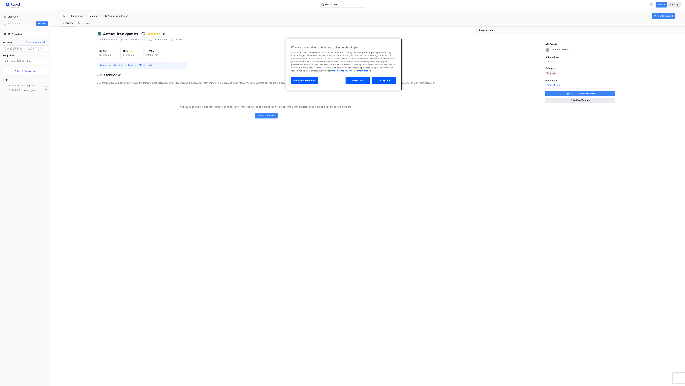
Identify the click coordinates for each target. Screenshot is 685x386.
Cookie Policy (339, 71)
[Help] (651, 5)
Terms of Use (552, 85)
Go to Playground (266, 115)
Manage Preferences (304, 80)
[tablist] (77, 23)
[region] (344, 64)
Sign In (661, 4)
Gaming (93, 16)
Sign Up (674, 4)
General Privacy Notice (359, 71)
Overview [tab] (68, 23)
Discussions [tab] (84, 23)
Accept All (384, 80)
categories (77, 16)
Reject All (357, 80)
